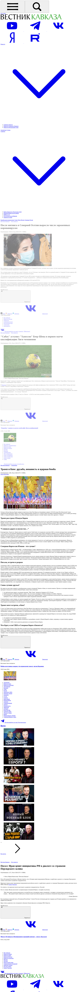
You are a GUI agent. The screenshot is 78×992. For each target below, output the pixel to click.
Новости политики (9, 685)
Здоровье (27, 220)
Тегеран (6, 854)
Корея (5, 714)
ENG (4, 13)
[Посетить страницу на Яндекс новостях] (12, 43)
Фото (19, 220)
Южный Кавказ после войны (11, 213)
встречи (6, 697)
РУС (2, 13)
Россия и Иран (7, 859)
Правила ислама (8, 217)
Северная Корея (8, 703)
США (5, 689)
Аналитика (3, 130)
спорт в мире (7, 458)
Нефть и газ (7, 214)
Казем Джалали (13, 777)
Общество (6, 320)
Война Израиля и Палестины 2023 (13, 212)
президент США (8, 692)
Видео (22, 220)
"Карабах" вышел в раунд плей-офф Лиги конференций (19, 428)
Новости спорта (8, 448)
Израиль (6, 451)
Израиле (4, 385)
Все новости (14, 221)
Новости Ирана (8, 847)
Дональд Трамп (8, 713)
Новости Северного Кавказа (11, 126)
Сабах (5, 459)
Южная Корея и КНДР (9, 715)
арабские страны (8, 858)
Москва (6, 852)
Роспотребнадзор (8, 323)
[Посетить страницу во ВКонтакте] (58, 31)
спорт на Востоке (8, 456)
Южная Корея (7, 700)
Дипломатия (7, 686)
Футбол (6, 449)
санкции (6, 701)
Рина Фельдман (5, 474)
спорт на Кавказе (8, 455)
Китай (5, 690)
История (6, 688)
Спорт (16, 220)
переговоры (7, 699)
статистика (6, 324)
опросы (6, 704)
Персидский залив (8, 855)
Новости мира (7, 447)
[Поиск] (37, 7)
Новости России (8, 319)
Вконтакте (45, 313)
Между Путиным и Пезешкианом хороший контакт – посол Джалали (24, 829)
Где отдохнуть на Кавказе (10, 216)
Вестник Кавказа (5, 221)
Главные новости (8, 124)
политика (6, 695)
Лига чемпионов (8, 453)
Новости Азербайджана (10, 445)
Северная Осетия (8, 322)
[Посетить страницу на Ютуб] (12, 31)
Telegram (16, 313)
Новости (9, 313)
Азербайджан (7, 452)
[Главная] (31, 19)
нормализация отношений (10, 856)
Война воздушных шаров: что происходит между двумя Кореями (22, 666)
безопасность (7, 706)
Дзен (3, 313)
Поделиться (27, 301)
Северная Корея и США (10, 717)
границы (6, 708)
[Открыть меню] (13, 7)
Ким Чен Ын (7, 710)
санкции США (7, 711)
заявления (6, 707)
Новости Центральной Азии (11, 127)
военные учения (8, 693)
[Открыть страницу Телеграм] (35, 31)
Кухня (31, 220)
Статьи (8, 130)
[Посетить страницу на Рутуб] (35, 43)
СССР (5, 696)
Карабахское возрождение (7, 220)
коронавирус (7, 326)
